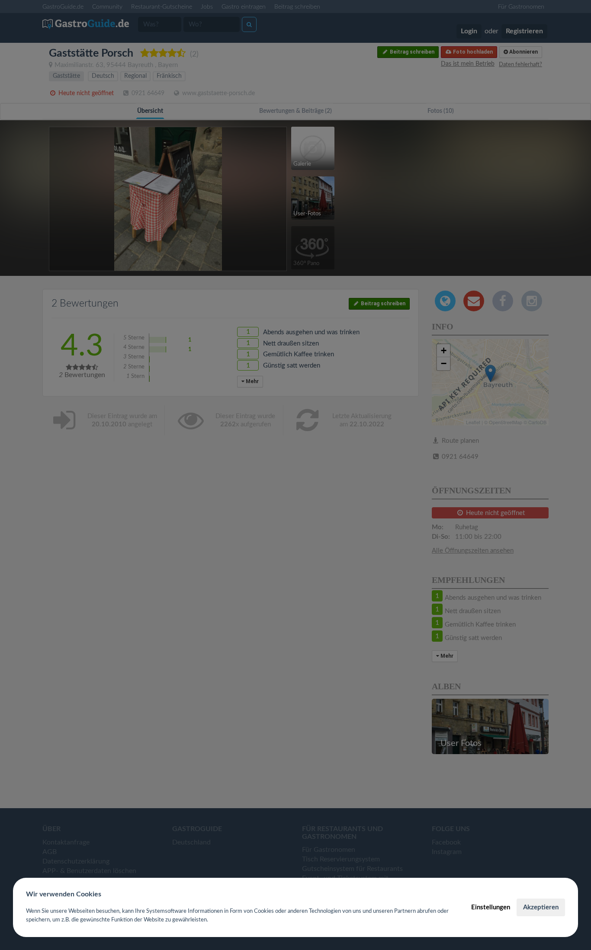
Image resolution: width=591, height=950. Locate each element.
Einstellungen (490, 907)
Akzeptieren (541, 907)
